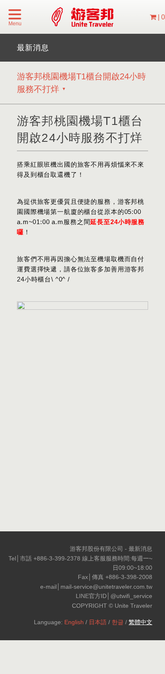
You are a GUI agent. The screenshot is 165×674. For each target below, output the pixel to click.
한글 (118, 622)
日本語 (98, 622)
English (74, 622)
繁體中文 (140, 622)
